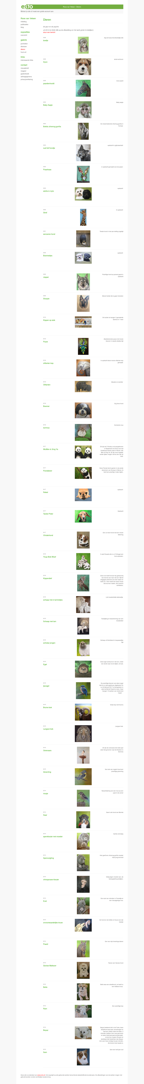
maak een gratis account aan (43, 11)
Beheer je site (25, 11)
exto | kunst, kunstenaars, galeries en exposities (27, 7)
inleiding (24, 21)
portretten (24, 43)
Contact (24, 64)
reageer (23, 71)
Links (23, 56)
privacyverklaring (27, 79)
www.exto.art (41, 1075)
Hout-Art (23, 52)
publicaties (24, 24)
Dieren (23, 49)
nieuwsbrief (25, 68)
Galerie (24, 39)
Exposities (25, 32)
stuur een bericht (49, 32)
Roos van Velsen (69, 7)
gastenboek (25, 74)
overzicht (24, 35)
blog (22, 27)
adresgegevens (26, 76)
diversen (24, 46)
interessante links (27, 60)
